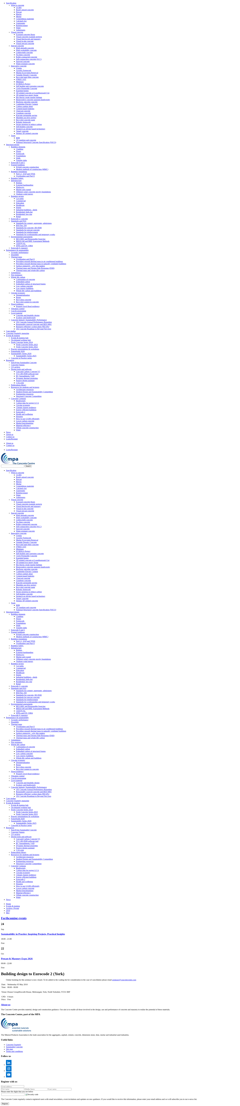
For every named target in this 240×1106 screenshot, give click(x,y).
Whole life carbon (18, 277)
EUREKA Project (23, 84)
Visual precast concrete (25, 43)
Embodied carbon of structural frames (31, 284)
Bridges (19, 183)
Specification (11, 3)
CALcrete (20, 383)
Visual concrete (17, 32)
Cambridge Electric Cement (27, 104)
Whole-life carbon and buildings (28, 291)
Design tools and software (21, 369)
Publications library (18, 385)
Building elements (18, 147)
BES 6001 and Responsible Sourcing (30, 239)
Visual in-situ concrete (25, 41)
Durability (15, 255)
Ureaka (19, 68)
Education (20, 203)
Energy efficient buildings (26, 410)
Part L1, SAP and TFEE (25, 174)
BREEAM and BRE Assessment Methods (32, 241)
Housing (19, 416)
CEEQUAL (21, 243)
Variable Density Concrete (26, 75)
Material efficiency (23, 425)
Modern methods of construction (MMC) (32, 169)
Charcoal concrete (23, 111)
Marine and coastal (23, 189)
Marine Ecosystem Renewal (27, 73)
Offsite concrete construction (27, 428)
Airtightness (15, 273)
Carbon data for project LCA (27, 403)
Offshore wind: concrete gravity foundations (33, 192)
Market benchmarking (24, 423)
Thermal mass (16, 257)
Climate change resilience (26, 407)
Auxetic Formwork (23, 70)
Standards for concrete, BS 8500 (29, 228)
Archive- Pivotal (12, 908)
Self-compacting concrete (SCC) (29, 59)
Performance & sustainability (17, 250)
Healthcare (20, 205)
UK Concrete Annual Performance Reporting (34, 322)
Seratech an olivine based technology (30, 129)
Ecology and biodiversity (26, 318)
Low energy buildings (24, 288)
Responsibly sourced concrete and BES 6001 (34, 324)
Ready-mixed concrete (25, 10)
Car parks (20, 198)
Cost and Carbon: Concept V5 (28, 371)
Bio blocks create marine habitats (29, 97)
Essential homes (22, 91)
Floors (18, 151)
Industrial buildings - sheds (26, 210)
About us (9, 434)
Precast (19, 12)
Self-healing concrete (24, 127)
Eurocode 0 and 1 (18, 163)
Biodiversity (21, 401)
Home (8, 904)
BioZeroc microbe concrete (27, 102)
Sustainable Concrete (14, 1047)
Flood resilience (17, 304)
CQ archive (15, 367)
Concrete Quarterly (13, 1045)
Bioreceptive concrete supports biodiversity (33, 100)
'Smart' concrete (22, 131)
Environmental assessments (21, 237)
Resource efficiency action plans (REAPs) (32, 327)
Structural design (12, 145)
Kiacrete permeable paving (26, 115)
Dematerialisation (23, 295)
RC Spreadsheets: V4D (25, 376)
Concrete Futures (17, 365)
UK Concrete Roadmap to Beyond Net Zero (33, 329)
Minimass (20, 82)
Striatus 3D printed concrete (27, 133)
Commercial (21, 201)
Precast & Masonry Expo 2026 (17, 958)
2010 (8, 911)
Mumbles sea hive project (26, 118)
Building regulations (19, 172)
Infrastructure (16, 181)
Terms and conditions (14, 1051)
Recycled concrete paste (25, 120)
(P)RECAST (21, 79)
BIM (18, 138)
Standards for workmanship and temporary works (35, 234)
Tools (13, 136)
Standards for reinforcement (27, 232)
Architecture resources (25, 389)
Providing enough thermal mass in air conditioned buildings (39, 261)
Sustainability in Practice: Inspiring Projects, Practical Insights (33, 934)
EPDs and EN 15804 (24, 246)
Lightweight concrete (24, 52)
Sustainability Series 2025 (26, 356)
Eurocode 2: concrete (19, 219)
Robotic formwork (23, 122)
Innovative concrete (18, 66)
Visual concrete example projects (29, 37)
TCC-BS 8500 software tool (27, 374)
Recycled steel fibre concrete (27, 77)
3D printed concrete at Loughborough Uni (32, 93)
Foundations (21, 156)
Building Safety (17, 178)
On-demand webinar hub (21, 340)
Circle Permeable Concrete (26, 88)
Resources (10, 360)
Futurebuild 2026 (18, 351)
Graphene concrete (23, 113)
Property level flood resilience (28, 306)
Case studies (11, 331)
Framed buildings (18, 165)
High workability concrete (26, 50)
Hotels (18, 207)
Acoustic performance (19, 252)
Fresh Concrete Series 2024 (22, 342)
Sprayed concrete (23, 61)
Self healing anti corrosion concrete (30, 86)
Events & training (13, 336)
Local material (16, 313)
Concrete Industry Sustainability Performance (29, 320)
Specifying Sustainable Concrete (24, 363)
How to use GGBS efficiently (28, 419)
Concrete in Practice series (21, 358)
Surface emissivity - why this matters (30, 266)
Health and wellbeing (24, 414)
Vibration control (17, 309)
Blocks (19, 14)
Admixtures (20, 30)
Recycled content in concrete (27, 302)
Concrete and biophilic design (28, 315)
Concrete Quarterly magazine (17, 333)
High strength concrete (25, 48)
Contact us (10, 437)
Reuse (18, 297)
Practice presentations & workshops (25, 349)
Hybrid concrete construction (27, 167)
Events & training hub (19, 338)
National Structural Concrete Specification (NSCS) (36, 142)
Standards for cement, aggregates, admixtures (34, 223)
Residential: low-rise (24, 214)
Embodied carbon (23, 282)
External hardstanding (24, 185)
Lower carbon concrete (25, 421)
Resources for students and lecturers (25, 387)
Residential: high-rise (24, 212)
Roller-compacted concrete (26, 57)
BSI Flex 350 (21, 225)
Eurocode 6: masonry (19, 248)
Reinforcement (22, 25)
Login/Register (12, 439)
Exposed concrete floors (25, 34)
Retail (18, 216)
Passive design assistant (25, 380)
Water (18, 28)
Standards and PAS (18, 221)
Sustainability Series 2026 (21, 354)
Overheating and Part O (25, 176)
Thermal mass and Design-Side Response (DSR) (35, 268)
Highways (20, 187)
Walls (18, 158)
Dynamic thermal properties (27, 378)
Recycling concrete (23, 300)
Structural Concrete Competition (29, 396)
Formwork (20, 154)
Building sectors (17, 196)
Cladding (19, 149)
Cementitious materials (25, 19)
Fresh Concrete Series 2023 (27, 345)
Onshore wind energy (24, 194)
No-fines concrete (23, 55)
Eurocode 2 (20, 412)
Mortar (18, 16)
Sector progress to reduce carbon (29, 124)
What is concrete (17, 5)
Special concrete (17, 46)
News (8, 432)
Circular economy (18, 293)
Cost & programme (18, 311)
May (8, 913)
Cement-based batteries (25, 109)
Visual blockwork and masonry (28, 39)
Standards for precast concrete (28, 230)
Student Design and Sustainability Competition (34, 392)
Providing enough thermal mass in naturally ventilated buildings (41, 264)
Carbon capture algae (24, 106)
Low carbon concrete (24, 286)
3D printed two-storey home (27, 95)
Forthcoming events (13, 918)
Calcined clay (21, 21)
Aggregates (20, 23)
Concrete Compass (18, 398)
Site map (9, 1049)
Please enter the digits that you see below (17, 1092)
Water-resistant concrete (25, 64)
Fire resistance (16, 275)
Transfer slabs (21, 160)
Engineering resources (25, 394)
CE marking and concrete (26, 140)
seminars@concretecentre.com (124, 980)
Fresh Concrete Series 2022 (27, 347)
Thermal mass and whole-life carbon (30, 270)
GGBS (19, 7)
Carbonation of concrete (25, 279)
